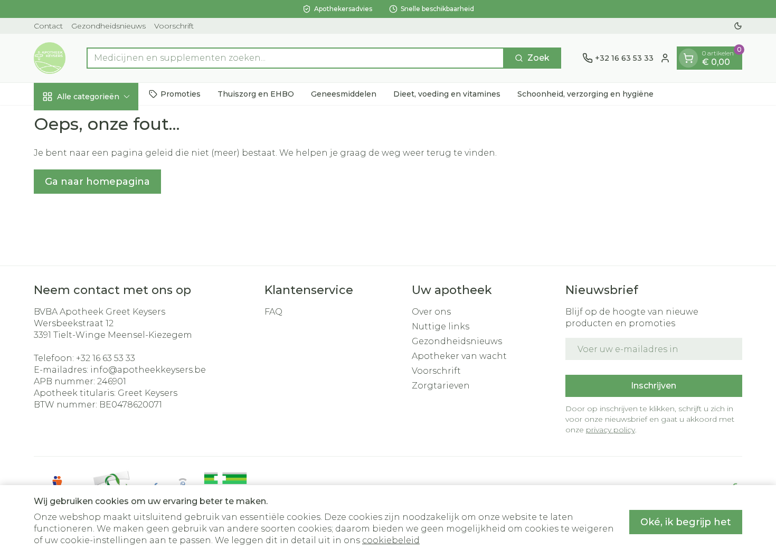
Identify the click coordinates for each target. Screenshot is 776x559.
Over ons (431, 312)
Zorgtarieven (441, 386)
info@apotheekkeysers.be (148, 370)
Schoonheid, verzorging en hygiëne (585, 93)
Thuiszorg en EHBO (255, 93)
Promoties (180, 93)
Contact (48, 26)
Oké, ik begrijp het (685, 522)
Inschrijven (653, 386)
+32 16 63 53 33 (105, 358)
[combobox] (295, 58)
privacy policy (610, 429)
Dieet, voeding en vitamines (446, 93)
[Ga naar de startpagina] (49, 58)
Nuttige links (440, 326)
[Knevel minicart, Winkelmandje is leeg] (688, 58)
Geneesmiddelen (343, 93)
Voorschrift (174, 26)
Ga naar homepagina (97, 181)
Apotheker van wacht (459, 356)
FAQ (273, 312)
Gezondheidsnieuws (108, 26)
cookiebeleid (391, 540)
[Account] (665, 58)
